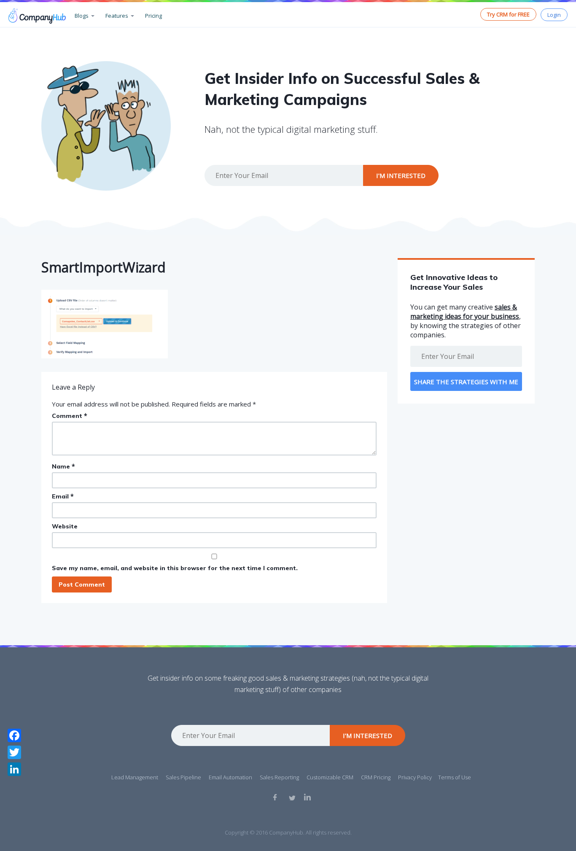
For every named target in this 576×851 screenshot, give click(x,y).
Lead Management (134, 777)
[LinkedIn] (14, 769)
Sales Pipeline (183, 777)
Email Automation (230, 777)
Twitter (291, 797)
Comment (69, 416)
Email (63, 496)
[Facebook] (14, 735)
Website (65, 526)
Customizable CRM (330, 777)
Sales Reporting (279, 777)
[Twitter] (14, 752)
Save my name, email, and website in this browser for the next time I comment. (175, 568)
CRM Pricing (375, 777)
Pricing (153, 15)
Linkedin (307, 797)
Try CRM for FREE (508, 14)
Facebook (276, 797)
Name (63, 466)
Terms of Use (454, 777)
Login (554, 15)
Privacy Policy (415, 777)
